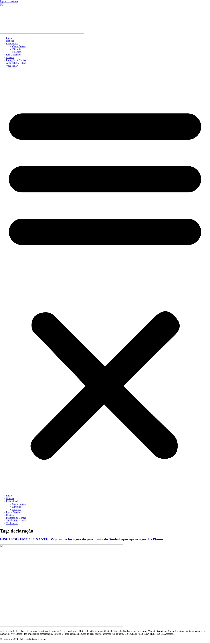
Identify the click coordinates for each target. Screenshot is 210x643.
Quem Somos (19, 46)
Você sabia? (12, 65)
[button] (105, 281)
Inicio (9, 38)
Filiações (16, 52)
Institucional (12, 43)
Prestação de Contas (16, 60)
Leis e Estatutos (13, 54)
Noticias (10, 40)
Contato (10, 57)
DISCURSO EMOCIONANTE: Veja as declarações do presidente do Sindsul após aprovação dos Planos (81, 539)
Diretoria (16, 49)
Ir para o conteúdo (9, 1)
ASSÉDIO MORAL (16, 63)
